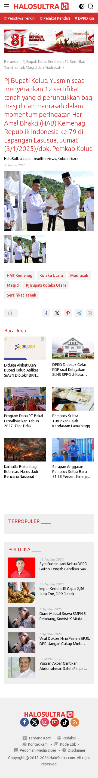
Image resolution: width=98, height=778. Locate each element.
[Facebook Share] (46, 313)
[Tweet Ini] (57, 313)
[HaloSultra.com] (41, 6)
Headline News (44, 159)
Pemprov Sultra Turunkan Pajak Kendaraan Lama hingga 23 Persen (72, 421)
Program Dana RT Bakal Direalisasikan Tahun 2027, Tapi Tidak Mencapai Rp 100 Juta (23, 421)
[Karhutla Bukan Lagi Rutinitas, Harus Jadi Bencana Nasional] (25, 449)
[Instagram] (44, 722)
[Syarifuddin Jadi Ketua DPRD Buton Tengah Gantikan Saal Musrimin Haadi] (21, 568)
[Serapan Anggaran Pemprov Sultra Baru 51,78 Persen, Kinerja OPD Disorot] (73, 449)
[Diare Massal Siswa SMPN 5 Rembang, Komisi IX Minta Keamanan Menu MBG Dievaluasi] (21, 617)
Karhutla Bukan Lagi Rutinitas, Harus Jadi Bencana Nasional (21, 472)
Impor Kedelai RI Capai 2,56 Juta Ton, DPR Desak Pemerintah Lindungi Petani (62, 591)
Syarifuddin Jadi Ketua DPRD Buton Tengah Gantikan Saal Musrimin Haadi (63, 566)
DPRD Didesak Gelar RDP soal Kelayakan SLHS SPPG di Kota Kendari (69, 369)
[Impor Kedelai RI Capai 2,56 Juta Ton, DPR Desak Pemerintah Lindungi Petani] (21, 592)
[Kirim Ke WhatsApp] (90, 313)
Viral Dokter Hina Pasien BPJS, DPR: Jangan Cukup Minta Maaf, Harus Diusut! (64, 641)
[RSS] (75, 722)
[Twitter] (34, 722)
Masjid (13, 285)
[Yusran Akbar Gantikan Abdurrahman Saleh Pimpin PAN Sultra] (21, 667)
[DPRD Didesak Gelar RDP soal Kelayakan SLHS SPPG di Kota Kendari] (73, 347)
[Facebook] (24, 722)
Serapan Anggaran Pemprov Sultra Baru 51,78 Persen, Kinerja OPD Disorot (70, 472)
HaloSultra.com (17, 158)
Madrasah (79, 275)
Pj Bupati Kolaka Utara (46, 285)
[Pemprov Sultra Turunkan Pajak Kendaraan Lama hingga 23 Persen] (73, 399)
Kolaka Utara (68, 159)
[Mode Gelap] (82, 6)
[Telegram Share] (79, 313)
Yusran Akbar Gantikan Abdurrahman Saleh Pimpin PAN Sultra (62, 666)
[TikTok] (64, 722)
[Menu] (7, 6)
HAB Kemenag (19, 275)
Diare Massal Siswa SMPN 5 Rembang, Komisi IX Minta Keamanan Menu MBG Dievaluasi (62, 616)
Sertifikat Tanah (21, 295)
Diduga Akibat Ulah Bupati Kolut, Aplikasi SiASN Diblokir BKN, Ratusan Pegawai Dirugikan (21, 370)
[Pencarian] (91, 6)
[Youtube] (54, 722)
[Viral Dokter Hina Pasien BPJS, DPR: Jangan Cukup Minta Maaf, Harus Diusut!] (21, 642)
